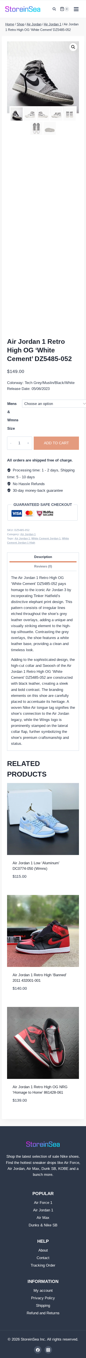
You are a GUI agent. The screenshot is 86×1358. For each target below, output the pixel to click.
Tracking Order (43, 1265)
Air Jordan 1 (28, 534)
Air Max (43, 1218)
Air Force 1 (43, 1203)
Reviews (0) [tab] (43, 566)
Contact (43, 1258)
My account (43, 1290)
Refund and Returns (43, 1313)
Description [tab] (43, 557)
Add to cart (56, 443)
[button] (73, 47)
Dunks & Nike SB (43, 1225)
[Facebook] (37, 1350)
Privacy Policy (43, 1298)
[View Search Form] (54, 9)
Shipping (43, 1305)
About (43, 1250)
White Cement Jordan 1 (46, 538)
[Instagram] (48, 1350)
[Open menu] (76, 9)
